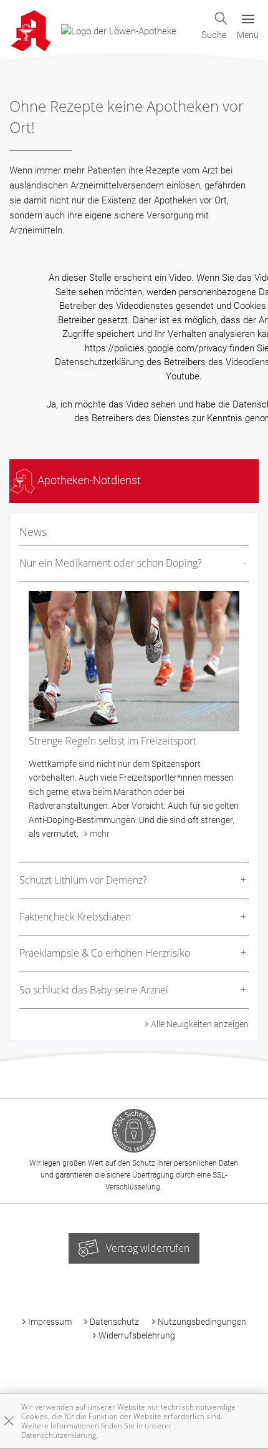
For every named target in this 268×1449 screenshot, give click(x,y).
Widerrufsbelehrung (136, 1335)
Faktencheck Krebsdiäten (75, 917)
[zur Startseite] (118, 30)
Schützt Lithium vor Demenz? (83, 880)
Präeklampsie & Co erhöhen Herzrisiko (104, 953)
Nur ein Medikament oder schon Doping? (110, 563)
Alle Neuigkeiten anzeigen (200, 1024)
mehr (100, 834)
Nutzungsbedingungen (202, 1322)
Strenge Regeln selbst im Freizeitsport (112, 741)
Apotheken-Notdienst (88, 480)
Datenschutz (114, 1322)
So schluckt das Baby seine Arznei (93, 990)
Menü (248, 35)
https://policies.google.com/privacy (156, 348)
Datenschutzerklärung (58, 1435)
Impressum (50, 1322)
